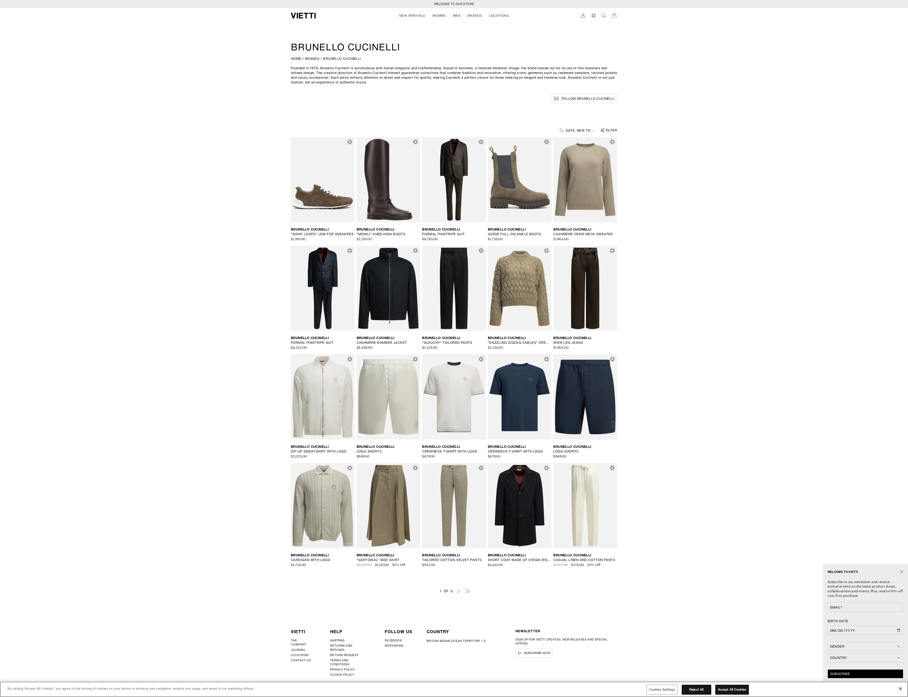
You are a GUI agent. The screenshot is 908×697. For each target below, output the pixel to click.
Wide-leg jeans (568, 342)
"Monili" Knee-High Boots (381, 234)
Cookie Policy (342, 675)
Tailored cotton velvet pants (451, 560)
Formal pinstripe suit (443, 234)
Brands (474, 15)
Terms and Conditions (339, 662)
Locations (300, 655)
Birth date (838, 621)
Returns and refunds (341, 648)
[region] (454, 689)
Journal (298, 650)
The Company (298, 642)
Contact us (301, 660)
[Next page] (458, 591)
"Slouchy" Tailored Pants (447, 342)
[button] (412, 15)
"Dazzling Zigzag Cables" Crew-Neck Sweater (520, 342)
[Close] (901, 572)
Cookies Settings (662, 689)
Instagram (394, 646)
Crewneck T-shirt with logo (449, 451)
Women (439, 15)
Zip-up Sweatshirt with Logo (319, 451)
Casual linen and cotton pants (584, 560)
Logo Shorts (369, 451)
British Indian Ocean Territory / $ (456, 641)
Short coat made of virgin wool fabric (520, 560)
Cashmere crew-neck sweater (583, 234)
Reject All (696, 689)
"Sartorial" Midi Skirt (378, 560)
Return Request (344, 655)
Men (456, 15)
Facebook (393, 640)
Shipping (337, 640)
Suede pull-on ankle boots (514, 234)
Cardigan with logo (310, 560)
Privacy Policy (342, 669)
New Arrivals (412, 15)
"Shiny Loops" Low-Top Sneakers (322, 234)
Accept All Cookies (732, 689)
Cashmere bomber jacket (382, 342)
